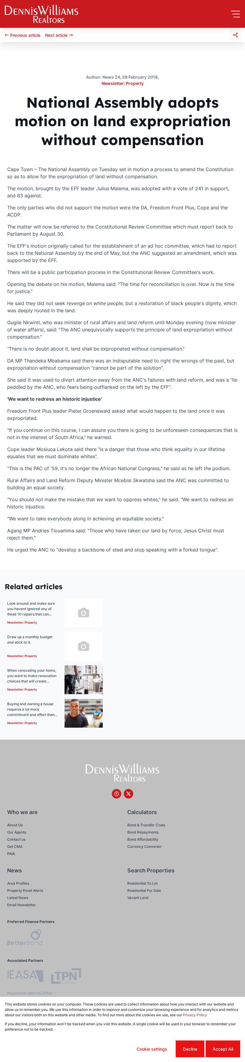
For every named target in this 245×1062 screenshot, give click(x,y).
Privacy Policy (195, 1015)
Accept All (223, 1049)
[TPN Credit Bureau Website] (66, 977)
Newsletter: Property (123, 83)
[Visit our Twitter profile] (128, 794)
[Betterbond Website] (24, 938)
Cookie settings (152, 1049)
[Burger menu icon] (235, 14)
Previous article (25, 35)
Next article (56, 35)
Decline (190, 1049)
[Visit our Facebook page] (116, 794)
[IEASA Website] (25, 977)
